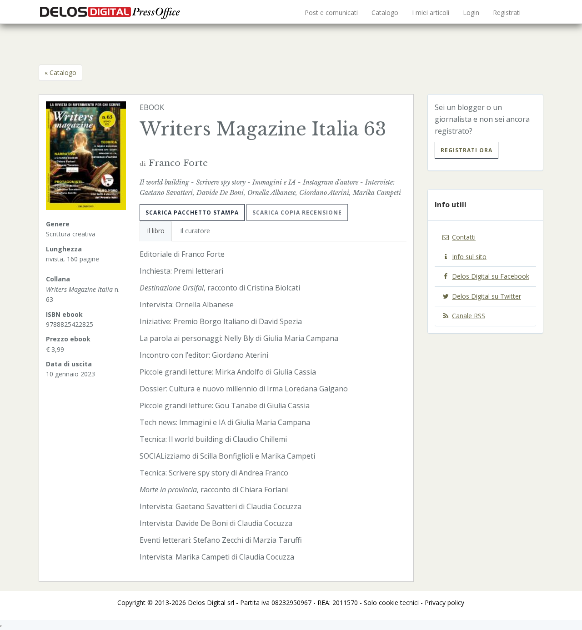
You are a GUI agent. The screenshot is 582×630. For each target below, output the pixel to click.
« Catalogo (60, 72)
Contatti (464, 237)
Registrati (507, 12)
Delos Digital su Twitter (486, 296)
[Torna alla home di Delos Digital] (111, 11)
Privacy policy (444, 602)
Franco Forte (178, 162)
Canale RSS (468, 315)
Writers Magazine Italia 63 (263, 129)
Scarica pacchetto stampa (192, 212)
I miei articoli (430, 12)
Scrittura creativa (70, 234)
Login (471, 12)
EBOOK (152, 107)
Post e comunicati (331, 12)
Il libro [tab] (156, 230)
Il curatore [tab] (195, 230)
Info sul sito (469, 256)
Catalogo (384, 12)
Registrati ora (466, 150)
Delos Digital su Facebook (490, 276)
